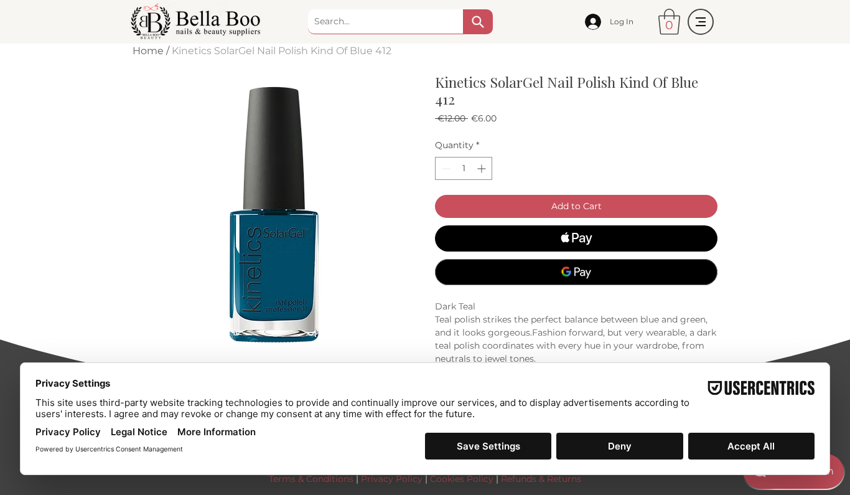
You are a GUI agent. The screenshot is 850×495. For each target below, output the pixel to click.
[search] (478, 21)
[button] (669, 22)
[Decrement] (444, 168)
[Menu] (701, 22)
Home (148, 51)
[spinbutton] (463, 168)
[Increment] (482, 168)
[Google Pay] (576, 272)
